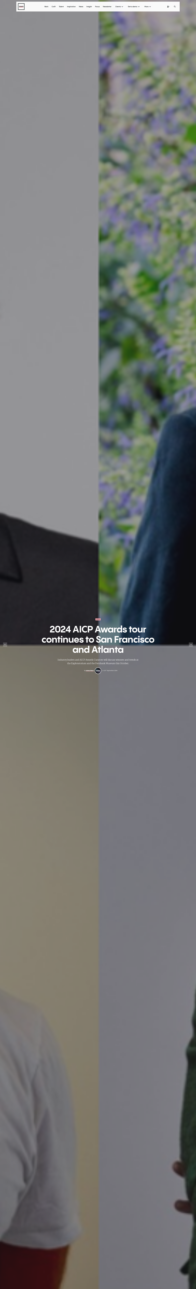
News (98, 619)
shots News (90, 670)
